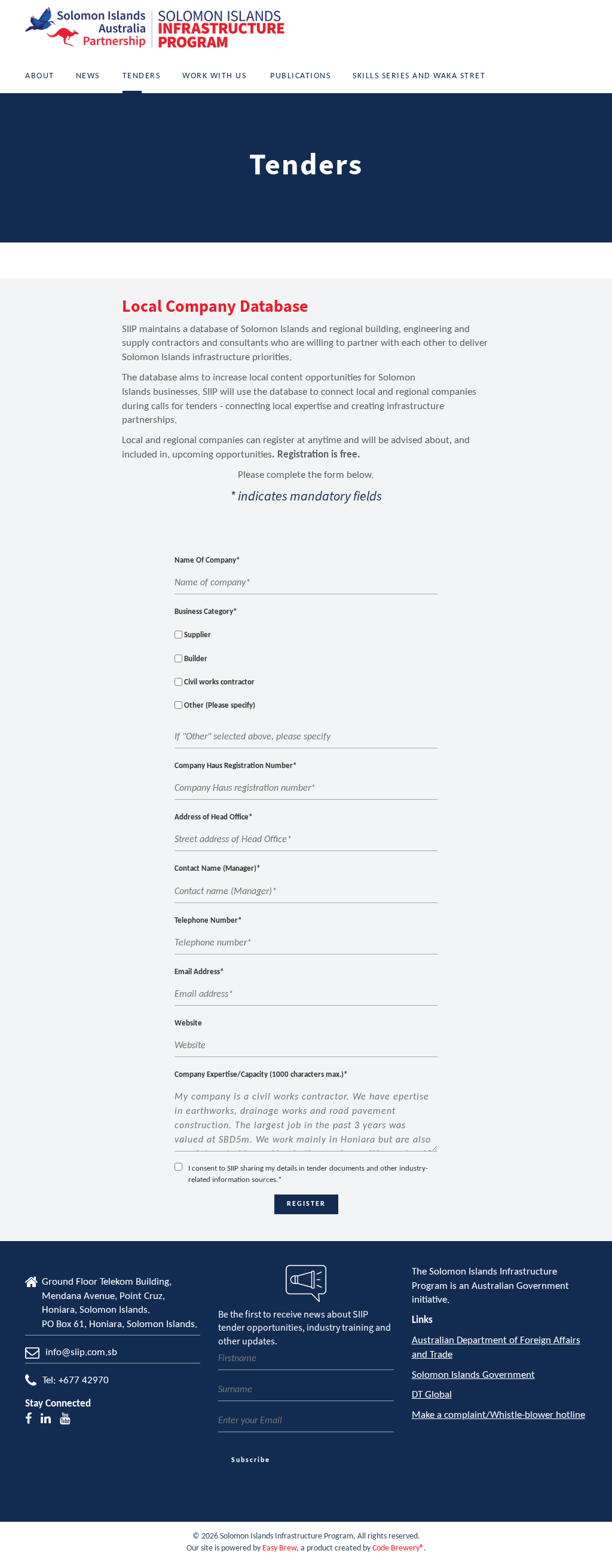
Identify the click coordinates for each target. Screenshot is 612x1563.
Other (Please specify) (218, 706)
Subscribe (250, 1460)
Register (306, 1204)
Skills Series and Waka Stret (419, 76)
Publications (300, 76)
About (39, 76)
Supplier (196, 635)
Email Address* (199, 972)
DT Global (432, 1395)
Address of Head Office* (213, 817)
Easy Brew (279, 1548)
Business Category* (206, 612)
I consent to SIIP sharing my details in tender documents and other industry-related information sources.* (308, 1174)
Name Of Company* (207, 560)
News (88, 76)
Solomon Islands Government (473, 1375)
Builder (194, 659)
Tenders (142, 76)
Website (188, 1023)
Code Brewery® (398, 1548)
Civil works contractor (218, 682)
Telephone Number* (208, 921)
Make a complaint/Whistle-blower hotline (498, 1415)
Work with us (214, 76)
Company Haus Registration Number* (235, 766)
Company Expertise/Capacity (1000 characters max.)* (261, 1075)
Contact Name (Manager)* (217, 869)
